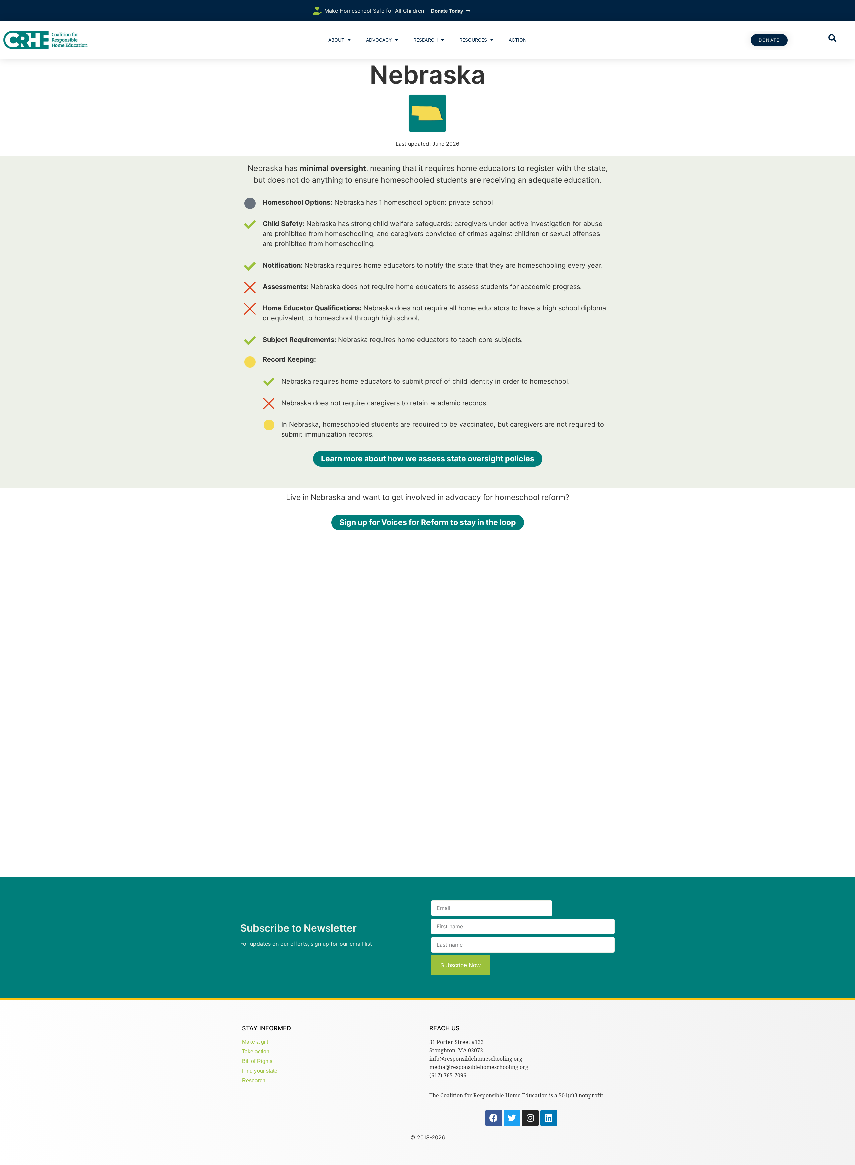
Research (425, 40)
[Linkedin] (548, 1118)
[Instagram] (530, 1118)
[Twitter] (512, 1118)
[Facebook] (493, 1118)
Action (518, 40)
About (336, 40)
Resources (473, 40)
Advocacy (379, 40)
